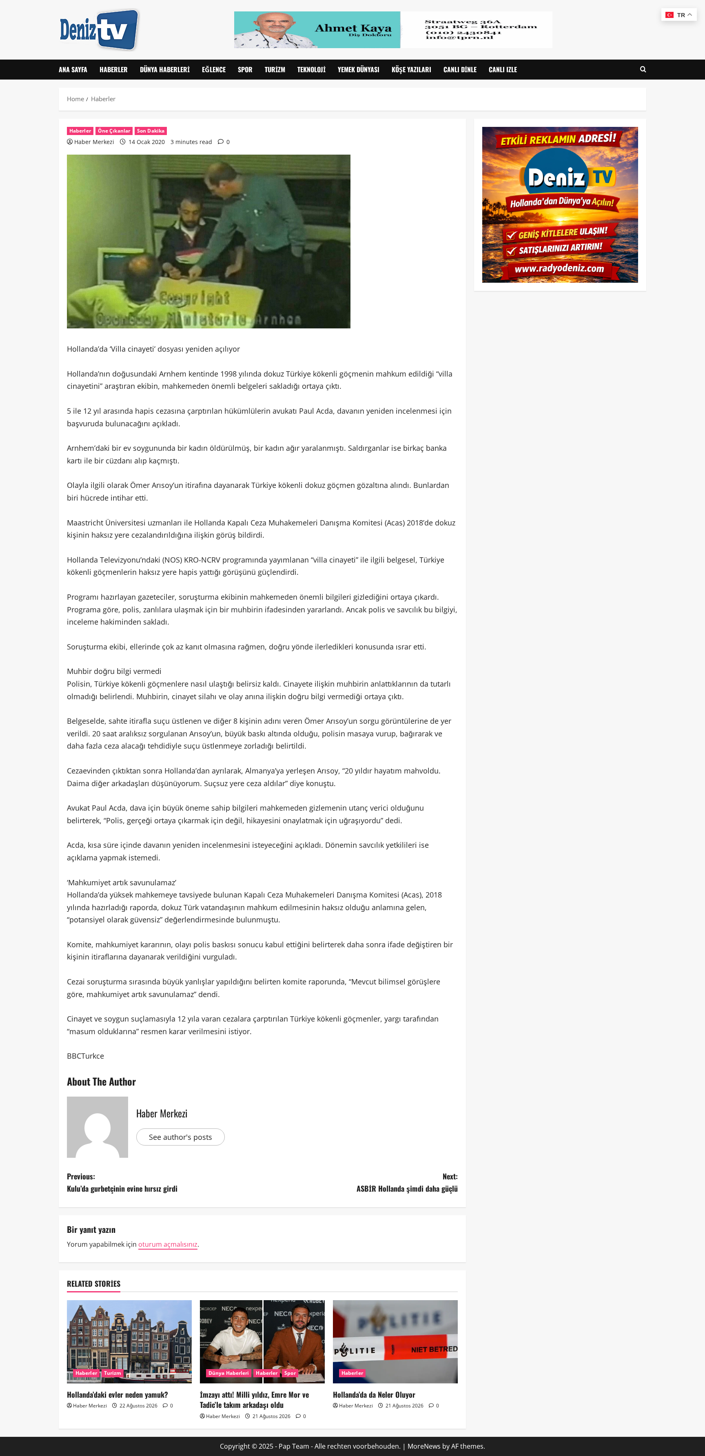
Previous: (122, 1182)
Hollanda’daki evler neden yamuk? (117, 1394)
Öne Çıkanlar (114, 130)
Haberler (114, 69)
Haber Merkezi (94, 142)
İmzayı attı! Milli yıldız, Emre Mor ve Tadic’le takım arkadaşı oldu (254, 1399)
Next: (407, 1182)
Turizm (275, 69)
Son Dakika (150, 130)
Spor (245, 69)
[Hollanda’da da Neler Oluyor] (395, 1341)
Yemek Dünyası (358, 69)
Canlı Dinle (460, 69)
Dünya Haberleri (165, 69)
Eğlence (214, 69)
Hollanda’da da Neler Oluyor (374, 1394)
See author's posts (180, 1137)
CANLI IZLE (503, 69)
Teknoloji (311, 69)
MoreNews (424, 1446)
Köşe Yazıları (411, 69)
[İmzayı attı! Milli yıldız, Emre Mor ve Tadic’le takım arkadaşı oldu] (262, 1341)
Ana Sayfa (73, 69)
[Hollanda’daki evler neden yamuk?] (129, 1341)
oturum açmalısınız (167, 1244)
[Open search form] (643, 70)
